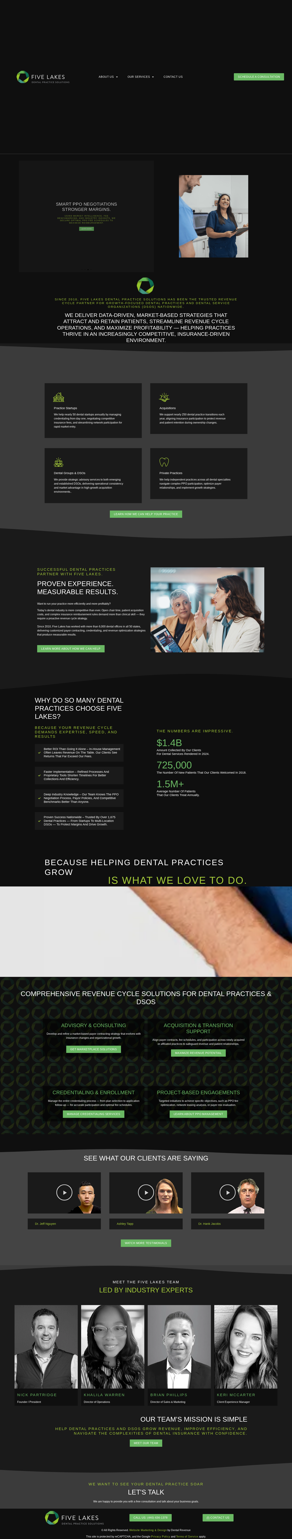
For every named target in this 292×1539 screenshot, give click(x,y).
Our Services (139, 76)
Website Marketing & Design (148, 1530)
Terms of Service (187, 1536)
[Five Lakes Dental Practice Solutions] (43, 76)
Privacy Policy (160, 1536)
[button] (23, 216)
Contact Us (173, 76)
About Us (106, 76)
